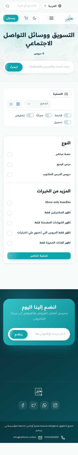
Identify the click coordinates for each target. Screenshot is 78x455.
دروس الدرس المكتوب (57, 174)
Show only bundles (58, 202)
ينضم (19, 334)
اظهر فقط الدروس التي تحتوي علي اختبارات (44, 232)
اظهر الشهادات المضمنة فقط (53, 222)
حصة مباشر (63, 154)
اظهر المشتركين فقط (58, 212)
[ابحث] (7, 6)
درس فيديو (64, 164)
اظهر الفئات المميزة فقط (55, 242)
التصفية (58, 93)
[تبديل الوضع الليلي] (34, 18)
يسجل (10, 18)
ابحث (14, 67)
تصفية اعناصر (39, 255)
